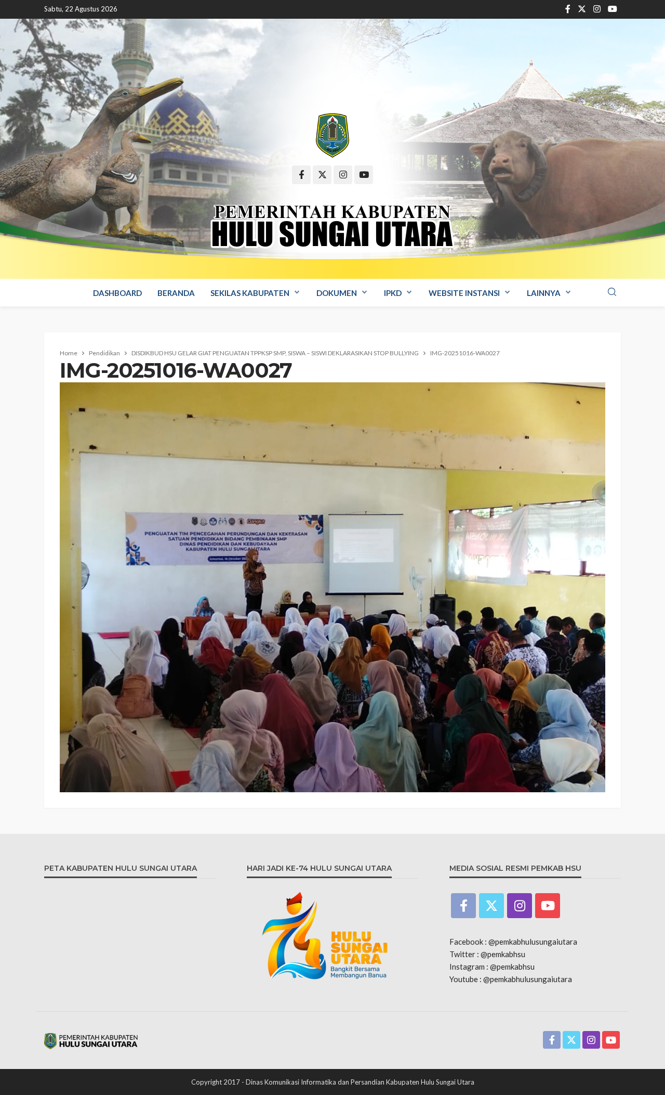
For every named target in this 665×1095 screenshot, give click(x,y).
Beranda (176, 293)
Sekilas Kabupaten (249, 293)
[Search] (612, 292)
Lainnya (544, 293)
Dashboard (117, 293)
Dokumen (336, 293)
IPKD (393, 293)
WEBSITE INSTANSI (464, 293)
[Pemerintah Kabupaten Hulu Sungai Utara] (332, 135)
